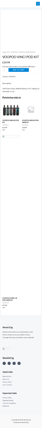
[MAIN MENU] (38, 4)
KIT (8, 52)
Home (4, 52)
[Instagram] (4, 363)
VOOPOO (14, 52)
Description (6, 83)
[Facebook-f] (19, 363)
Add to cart (19, 70)
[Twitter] (9, 363)
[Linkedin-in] (14, 363)
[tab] (21, 83)
